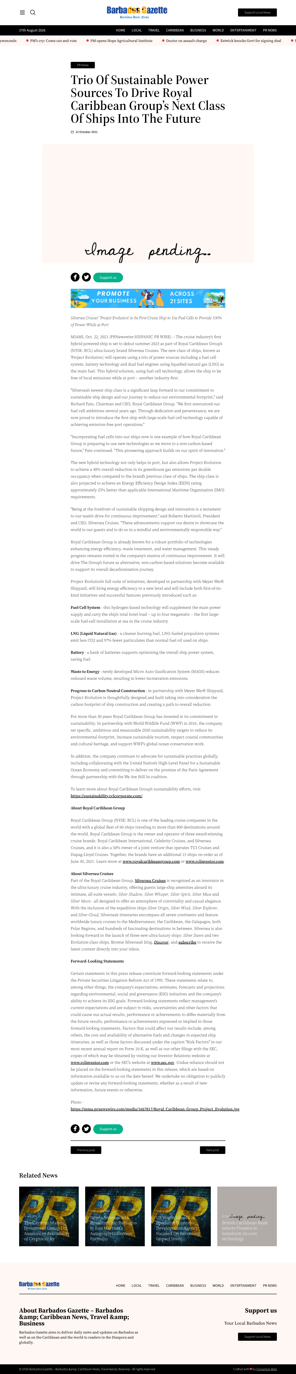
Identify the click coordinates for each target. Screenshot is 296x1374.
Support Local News (257, 12)
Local (137, 30)
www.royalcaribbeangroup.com (151, 861)
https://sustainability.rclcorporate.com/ (106, 796)
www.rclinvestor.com (205, 861)
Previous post (86, 1150)
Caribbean (175, 30)
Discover (161, 942)
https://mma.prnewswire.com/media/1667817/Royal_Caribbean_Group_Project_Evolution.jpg (155, 1109)
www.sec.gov (162, 1062)
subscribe (187, 942)
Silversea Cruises (150, 880)
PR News (270, 30)
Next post (212, 1150)
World (218, 30)
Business (198, 30)
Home (120, 30)
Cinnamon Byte (266, 1369)
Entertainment (243, 30)
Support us (108, 277)
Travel (154, 30)
